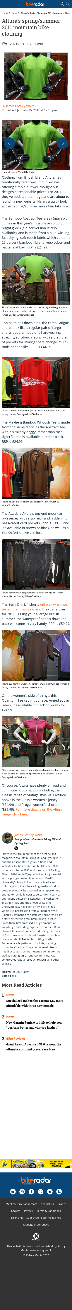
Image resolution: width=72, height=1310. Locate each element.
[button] (36, 147)
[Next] (62, 143)
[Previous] (9, 143)
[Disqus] (36, 1108)
